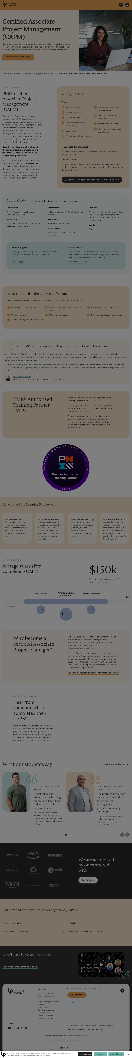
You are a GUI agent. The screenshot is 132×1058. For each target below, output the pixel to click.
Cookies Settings (85, 1054)
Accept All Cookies (116, 1054)
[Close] (128, 1054)
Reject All (100, 1054)
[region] (66, 1054)
